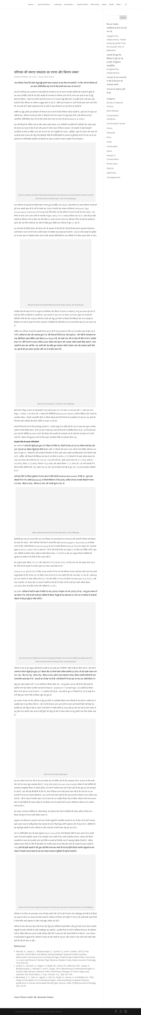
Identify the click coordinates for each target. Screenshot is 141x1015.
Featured (111, 132)
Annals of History (82, 4)
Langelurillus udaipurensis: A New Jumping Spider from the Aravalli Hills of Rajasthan (116, 43)
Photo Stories (95, 4)
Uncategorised (113, 177)
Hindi (46, 77)
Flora (109, 137)
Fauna (41, 77)
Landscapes (58, 4)
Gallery (104, 4)
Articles (111, 4)
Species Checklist (43, 4)
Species (30, 4)
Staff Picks (111, 172)
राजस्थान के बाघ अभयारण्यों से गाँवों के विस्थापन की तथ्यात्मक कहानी (116, 81)
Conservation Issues (116, 123)
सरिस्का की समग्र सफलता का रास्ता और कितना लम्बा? (46, 72)
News (109, 151)
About (118, 4)
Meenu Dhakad (22, 77)
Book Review (112, 110)
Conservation (68, 4)
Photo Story (112, 163)
